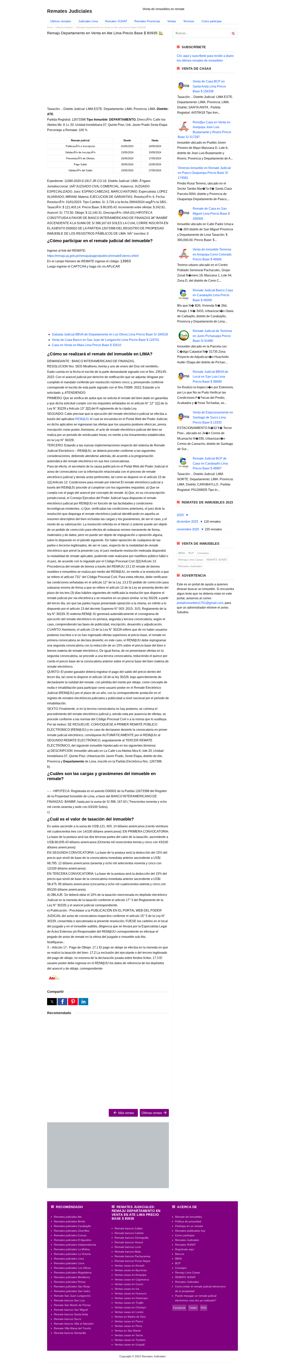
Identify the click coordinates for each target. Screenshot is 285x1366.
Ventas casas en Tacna (129, 1335)
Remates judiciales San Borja (72, 1286)
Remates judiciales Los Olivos (72, 1267)
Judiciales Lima (88, 21)
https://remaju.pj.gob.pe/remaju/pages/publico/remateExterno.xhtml (93, 255)
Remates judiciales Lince (69, 1263)
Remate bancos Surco (67, 1319)
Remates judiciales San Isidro (72, 1291)
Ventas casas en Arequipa (130, 1274)
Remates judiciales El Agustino (72, 1240)
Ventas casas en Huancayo (131, 1298)
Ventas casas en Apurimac (131, 1270)
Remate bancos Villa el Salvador (74, 1323)
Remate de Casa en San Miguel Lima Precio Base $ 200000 (211, 213)
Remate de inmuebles (188, 1216)
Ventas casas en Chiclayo (130, 1307)
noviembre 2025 (188, 529)
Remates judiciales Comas (70, 1235)
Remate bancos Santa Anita (71, 1314)
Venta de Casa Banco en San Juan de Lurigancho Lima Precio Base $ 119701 (105, 339)
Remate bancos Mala (128, 1251)
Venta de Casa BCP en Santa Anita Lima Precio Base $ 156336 (209, 86)
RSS (203, 1307)
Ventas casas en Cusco (129, 1284)
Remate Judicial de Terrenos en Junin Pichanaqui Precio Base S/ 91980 (212, 335)
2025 (181, 515)
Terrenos (188, 21)
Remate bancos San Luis (69, 1300)
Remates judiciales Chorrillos (71, 1230)
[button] (52, 1001)
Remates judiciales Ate (68, 1216)
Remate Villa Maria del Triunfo (72, 1328)
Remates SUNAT (116, 21)
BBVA (181, 553)
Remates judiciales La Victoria (72, 1253)
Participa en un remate (189, 1226)
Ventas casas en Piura (128, 1325)
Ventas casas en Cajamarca (132, 1279)
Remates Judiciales (190, 566)
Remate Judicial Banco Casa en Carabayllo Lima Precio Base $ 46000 (213, 295)
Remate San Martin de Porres (72, 1305)
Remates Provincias (147, 21)
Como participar (211, 21)
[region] (108, 68)
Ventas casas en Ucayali (129, 1344)
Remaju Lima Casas (190, 559)
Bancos (179, 1253)
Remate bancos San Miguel (71, 1309)
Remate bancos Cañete (129, 1233)
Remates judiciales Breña (69, 1221)
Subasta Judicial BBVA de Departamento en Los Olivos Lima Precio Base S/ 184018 (110, 334)
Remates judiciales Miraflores (72, 1277)
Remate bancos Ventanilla (70, 1332)
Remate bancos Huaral (129, 1242)
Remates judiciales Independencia (75, 1244)
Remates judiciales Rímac (70, 1281)
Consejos (203, 553)
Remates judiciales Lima (69, 1258)
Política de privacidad (188, 1221)
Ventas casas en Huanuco (131, 1293)
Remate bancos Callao (128, 1228)
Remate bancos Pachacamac (133, 1256)
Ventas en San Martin (128, 1330)
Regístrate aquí (184, 1249)
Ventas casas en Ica (127, 1288)
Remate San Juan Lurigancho (72, 1295)
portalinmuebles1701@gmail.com (200, 603)
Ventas (171, 21)
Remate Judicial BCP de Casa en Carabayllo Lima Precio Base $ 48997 (210, 463)
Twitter (193, 1307)
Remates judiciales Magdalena (73, 1272)
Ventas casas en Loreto (129, 1312)
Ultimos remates (60, 21)
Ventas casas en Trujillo (129, 1302)
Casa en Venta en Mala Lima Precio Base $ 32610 (86, 345)
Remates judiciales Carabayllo (72, 1226)
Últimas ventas (152, 1113)
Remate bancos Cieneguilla (131, 1237)
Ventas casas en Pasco (129, 1321)
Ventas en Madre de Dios (130, 1316)
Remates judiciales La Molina (72, 1249)
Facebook (179, 1307)
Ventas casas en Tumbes (130, 1339)
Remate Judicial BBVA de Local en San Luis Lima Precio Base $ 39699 (210, 376)
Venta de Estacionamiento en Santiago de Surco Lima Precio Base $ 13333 (213, 417)
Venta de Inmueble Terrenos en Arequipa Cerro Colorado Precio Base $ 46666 (212, 254)
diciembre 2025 (188, 521)
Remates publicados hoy (190, 1230)
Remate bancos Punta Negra (132, 1260)
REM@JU (82, 419)
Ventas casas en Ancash (129, 1265)
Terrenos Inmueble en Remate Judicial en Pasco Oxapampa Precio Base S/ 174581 (204, 172)
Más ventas (125, 1113)
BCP (191, 553)
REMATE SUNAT (216, 559)
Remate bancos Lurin (128, 1247)
